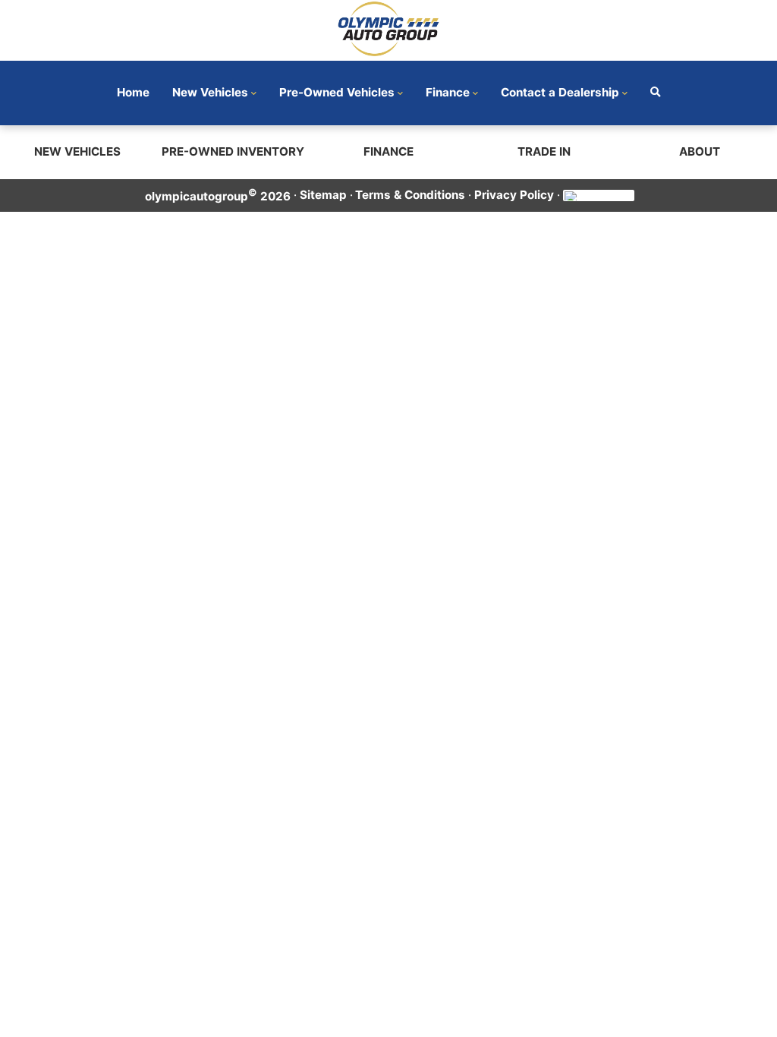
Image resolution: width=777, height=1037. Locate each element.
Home (133, 92)
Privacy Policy (514, 195)
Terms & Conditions (410, 195)
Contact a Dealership (560, 92)
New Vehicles (210, 92)
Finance (448, 92)
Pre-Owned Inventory (233, 151)
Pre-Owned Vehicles (337, 92)
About (699, 151)
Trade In (544, 151)
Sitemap (323, 195)
